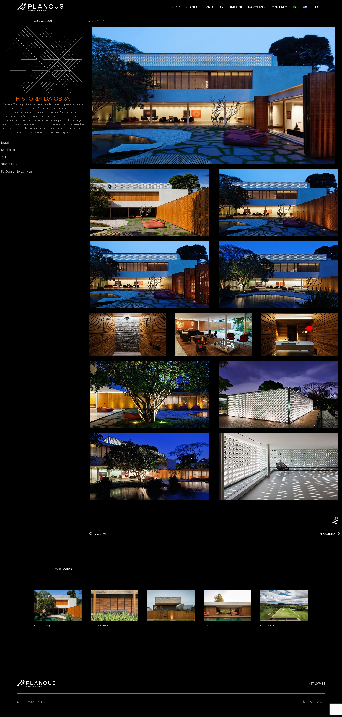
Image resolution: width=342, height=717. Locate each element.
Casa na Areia (99, 625)
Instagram (316, 683)
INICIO (175, 7)
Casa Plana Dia (269, 625)
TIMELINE (235, 7)
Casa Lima (153, 625)
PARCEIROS (257, 7)
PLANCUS (193, 7)
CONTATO (279, 7)
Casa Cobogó (42, 625)
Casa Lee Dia (212, 625)
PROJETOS (214, 7)
